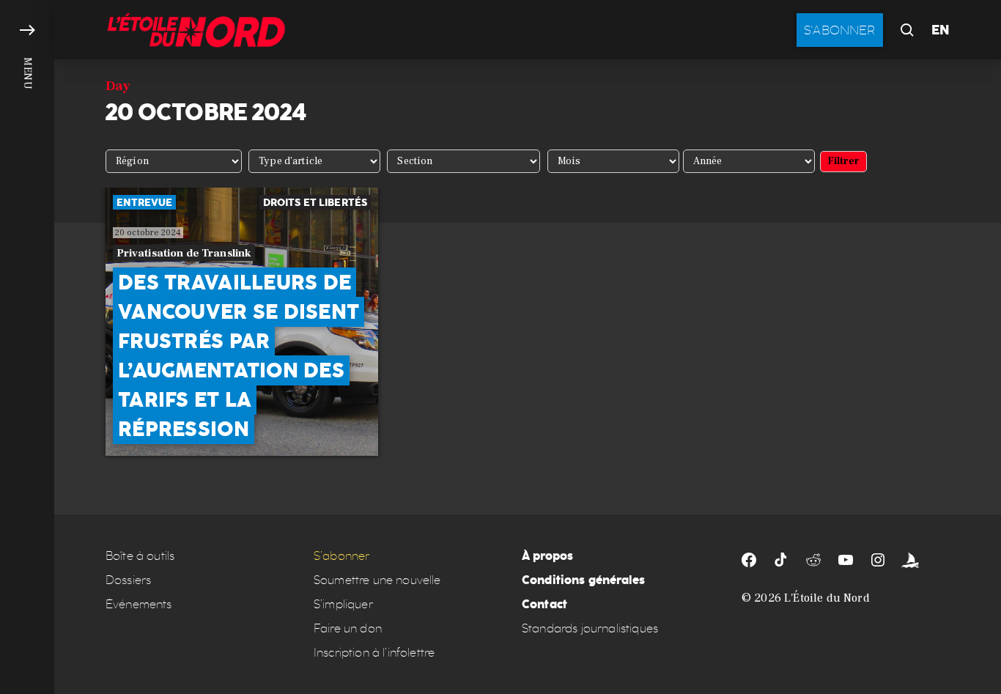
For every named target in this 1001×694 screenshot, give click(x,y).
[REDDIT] (813, 560)
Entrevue (145, 202)
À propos (547, 555)
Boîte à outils (140, 556)
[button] (27, 347)
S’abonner (341, 556)
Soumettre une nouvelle (377, 580)
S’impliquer (343, 604)
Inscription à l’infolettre (374, 652)
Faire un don (348, 628)
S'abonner (840, 30)
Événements (139, 604)
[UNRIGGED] (910, 560)
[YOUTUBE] (846, 560)
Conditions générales (583, 580)
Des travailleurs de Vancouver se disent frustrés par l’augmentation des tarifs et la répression (238, 355)
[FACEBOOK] (749, 560)
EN (940, 30)
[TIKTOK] (781, 560)
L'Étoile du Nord (827, 598)
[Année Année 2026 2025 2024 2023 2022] (749, 161)
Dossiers (128, 580)
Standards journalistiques (590, 628)
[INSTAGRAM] (878, 560)
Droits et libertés (315, 202)
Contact (544, 604)
